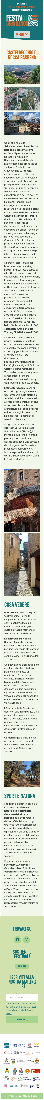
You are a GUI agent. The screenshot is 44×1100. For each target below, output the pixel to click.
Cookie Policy (30, 1096)
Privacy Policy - (15, 1096)
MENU (20, 34)
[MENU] (26, 34)
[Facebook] (17, 939)
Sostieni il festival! (22, 954)
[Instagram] (26, 939)
